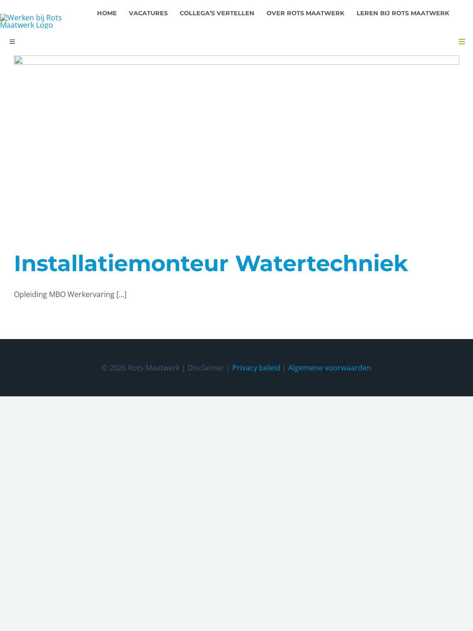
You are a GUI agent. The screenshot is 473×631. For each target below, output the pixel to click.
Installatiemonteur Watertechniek (211, 263)
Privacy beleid (256, 368)
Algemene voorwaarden (329, 368)
